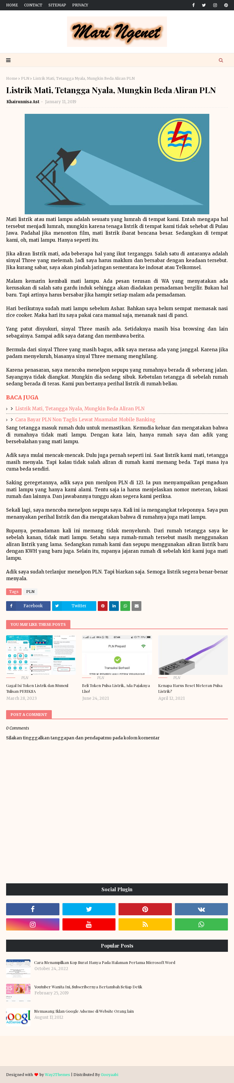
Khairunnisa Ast (23, 101)
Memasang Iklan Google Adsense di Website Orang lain (84, 1011)
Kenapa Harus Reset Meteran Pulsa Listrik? (190, 688)
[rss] (145, 924)
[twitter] (204, 5)
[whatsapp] (201, 924)
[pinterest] (225, 5)
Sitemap (57, 5)
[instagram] (215, 5)
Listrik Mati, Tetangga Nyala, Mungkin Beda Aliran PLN (79, 409)
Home (12, 5)
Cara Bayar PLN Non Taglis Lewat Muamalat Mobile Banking (85, 419)
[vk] (201, 909)
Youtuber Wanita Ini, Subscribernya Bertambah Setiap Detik (88, 986)
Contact (33, 5)
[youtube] (89, 924)
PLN (25, 78)
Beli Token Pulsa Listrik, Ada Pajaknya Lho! (116, 688)
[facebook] (193, 5)
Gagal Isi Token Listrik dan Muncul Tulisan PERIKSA (37, 688)
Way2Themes (57, 1074)
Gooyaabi (109, 1074)
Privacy (80, 5)
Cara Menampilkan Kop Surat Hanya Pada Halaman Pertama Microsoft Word (104, 962)
